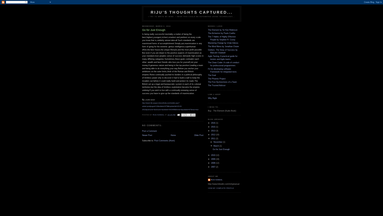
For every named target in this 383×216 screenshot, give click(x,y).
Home (173, 135)
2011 (213, 138)
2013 (213, 131)
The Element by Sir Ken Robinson (222, 30)
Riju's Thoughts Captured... (192, 12)
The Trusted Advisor (216, 85)
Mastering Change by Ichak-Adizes (223, 43)
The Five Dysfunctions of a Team (222, 82)
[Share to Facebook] (191, 115)
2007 (213, 167)
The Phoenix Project (217, 79)
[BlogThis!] (185, 115)
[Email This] (182, 115)
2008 (213, 163)
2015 (213, 127)
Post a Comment (149, 131)
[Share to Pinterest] (194, 115)
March (216, 146)
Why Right (212, 98)
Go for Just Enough (221, 149)
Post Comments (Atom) (164, 141)
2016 (213, 123)
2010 (213, 155)
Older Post (198, 135)
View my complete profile (221, 188)
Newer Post (147, 135)
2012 (213, 135)
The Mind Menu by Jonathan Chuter (223, 46)
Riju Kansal (217, 180)
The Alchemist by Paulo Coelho (221, 33)
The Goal (212, 75)
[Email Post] (178, 115)
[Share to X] (188, 115)
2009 (213, 159)
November (218, 142)
